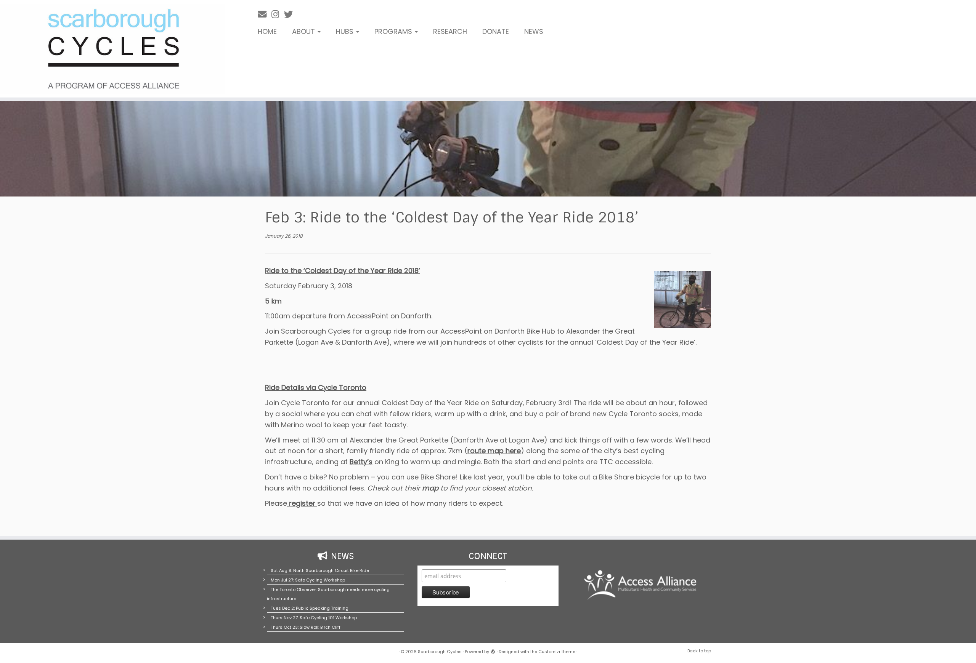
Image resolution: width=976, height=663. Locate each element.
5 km (273, 301)
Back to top (699, 651)
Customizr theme (556, 652)
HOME (267, 31)
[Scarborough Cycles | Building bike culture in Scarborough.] (112, 49)
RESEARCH (450, 31)
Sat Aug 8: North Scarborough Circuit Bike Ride (320, 570)
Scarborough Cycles (440, 652)
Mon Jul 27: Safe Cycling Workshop (308, 580)
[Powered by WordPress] (493, 650)
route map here (494, 450)
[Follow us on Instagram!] (277, 14)
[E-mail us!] (264, 14)
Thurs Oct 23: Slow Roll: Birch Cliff (305, 627)
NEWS (533, 31)
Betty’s (361, 461)
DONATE (495, 31)
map (430, 488)
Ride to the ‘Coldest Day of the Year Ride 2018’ (342, 270)
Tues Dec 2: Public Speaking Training (309, 608)
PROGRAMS (394, 31)
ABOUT (304, 31)
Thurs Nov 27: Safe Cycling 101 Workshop (314, 618)
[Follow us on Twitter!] (291, 14)
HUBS (345, 31)
